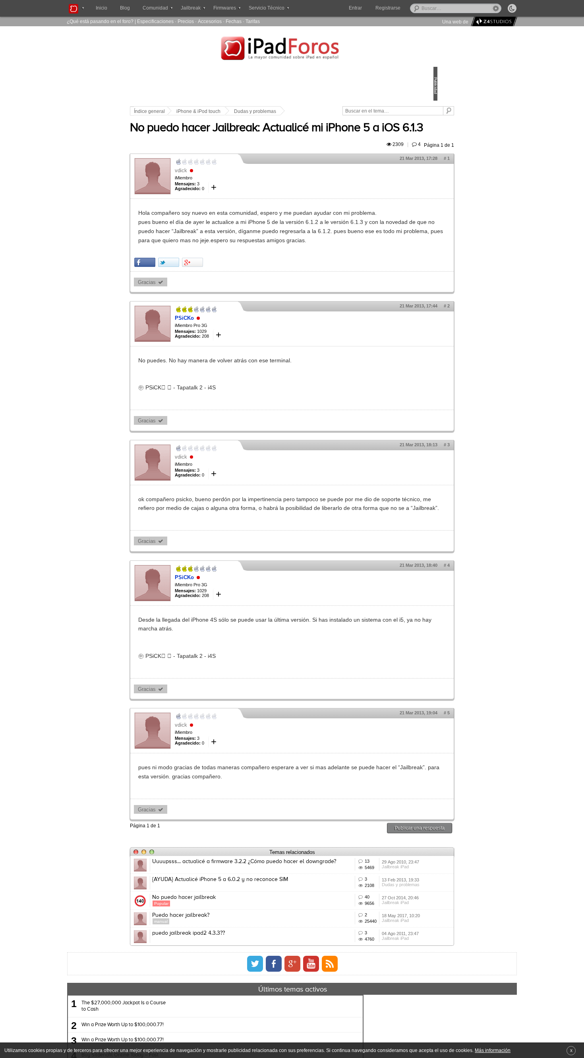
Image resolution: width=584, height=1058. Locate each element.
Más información (493, 1050)
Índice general (204, 111)
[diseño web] (492, 21)
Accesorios (210, 21)
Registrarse (413, 8)
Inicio (101, 8)
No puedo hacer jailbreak (239, 997)
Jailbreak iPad (357, 956)
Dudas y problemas (310, 111)
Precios (186, 21)
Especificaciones (155, 21)
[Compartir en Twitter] (223, 311)
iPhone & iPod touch (254, 111)
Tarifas (253, 21)
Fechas (234, 21)
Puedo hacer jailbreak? (236, 1027)
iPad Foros (292, 49)
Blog (125, 8)
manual (216, 1033)
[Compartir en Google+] (247, 311)
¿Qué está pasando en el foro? (100, 21)
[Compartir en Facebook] (200, 311)
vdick (236, 192)
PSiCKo (239, 367)
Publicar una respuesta (364, 905)
